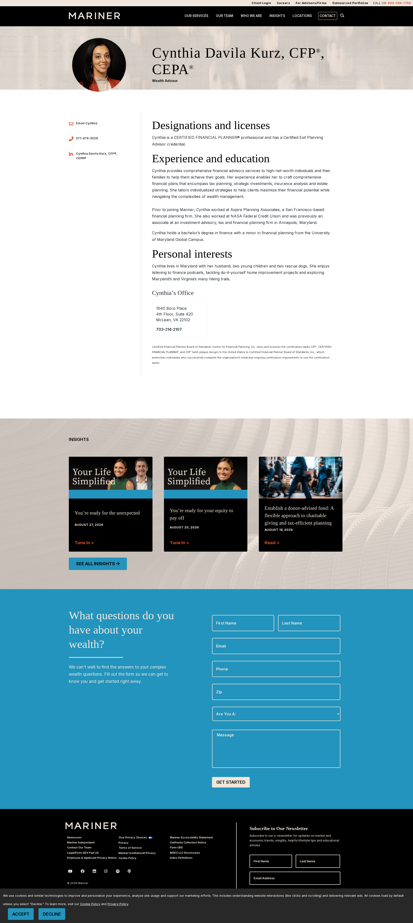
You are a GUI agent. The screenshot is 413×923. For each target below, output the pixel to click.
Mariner (91, 825)
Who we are (251, 16)
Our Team (224, 16)
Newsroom (74, 837)
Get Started (230, 782)
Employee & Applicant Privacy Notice (92, 857)
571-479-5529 (87, 138)
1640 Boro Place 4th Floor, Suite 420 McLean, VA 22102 (174, 314)
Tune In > (84, 542)
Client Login (261, 3)
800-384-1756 (399, 3)
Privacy (124, 842)
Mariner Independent (81, 842)
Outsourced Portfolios (350, 3)
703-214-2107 (169, 329)
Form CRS (176, 847)
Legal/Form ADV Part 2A (83, 852)
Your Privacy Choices (133, 837)
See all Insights (96, 563)
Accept (20, 914)
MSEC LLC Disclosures (185, 852)
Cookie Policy (127, 858)
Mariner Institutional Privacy (137, 853)
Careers (283, 3)
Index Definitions (181, 857)
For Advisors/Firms (311, 3)
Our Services (196, 16)
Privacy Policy (118, 904)
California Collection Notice (188, 842)
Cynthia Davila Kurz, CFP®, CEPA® (96, 156)
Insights (277, 16)
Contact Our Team (79, 847)
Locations (302, 16)
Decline (52, 914)
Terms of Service (130, 847)
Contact (328, 16)
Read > (272, 542)
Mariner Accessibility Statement (191, 837)
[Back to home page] (94, 17)
